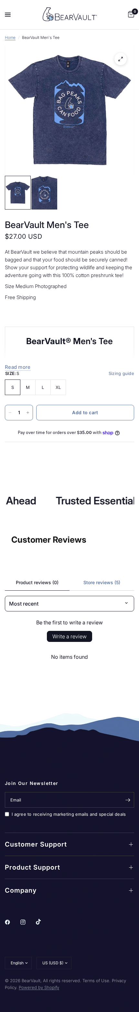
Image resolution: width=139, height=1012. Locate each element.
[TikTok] (43, 922)
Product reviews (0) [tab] (37, 582)
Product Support (32, 867)
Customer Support (36, 844)
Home (10, 37)
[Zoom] (120, 59)
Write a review (69, 636)
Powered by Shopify (39, 987)
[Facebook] (12, 922)
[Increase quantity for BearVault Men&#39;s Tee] (28, 412)
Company (21, 890)
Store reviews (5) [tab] (101, 582)
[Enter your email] (127, 800)
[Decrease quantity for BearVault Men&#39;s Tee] (10, 412)
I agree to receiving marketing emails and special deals (69, 814)
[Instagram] (27, 922)
